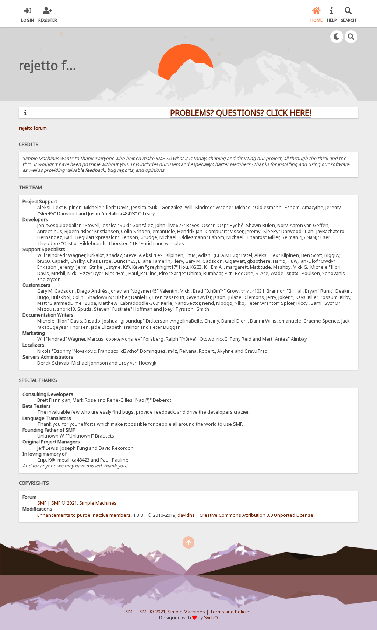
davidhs (186, 515)
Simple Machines (98, 503)
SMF (41, 503)
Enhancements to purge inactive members (84, 515)
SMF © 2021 (64, 503)
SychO (211, 618)
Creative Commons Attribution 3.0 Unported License (256, 515)
